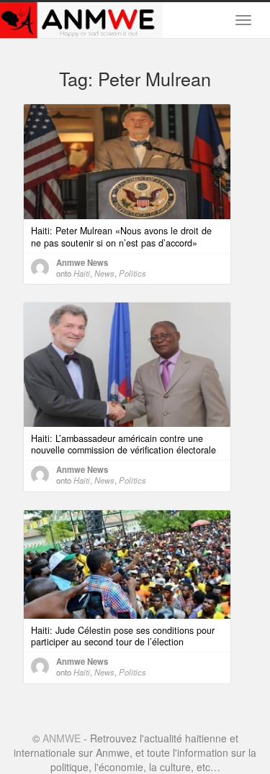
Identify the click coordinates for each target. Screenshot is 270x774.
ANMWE (61, 738)
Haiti (81, 273)
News (104, 273)
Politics (132, 273)
